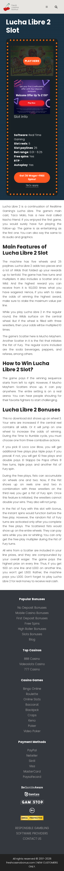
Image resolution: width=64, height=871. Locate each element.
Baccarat (32, 705)
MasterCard (32, 771)
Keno (32, 720)
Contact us (32, 839)
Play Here (32, 61)
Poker (32, 726)
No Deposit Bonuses (32, 608)
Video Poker (32, 731)
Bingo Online (32, 689)
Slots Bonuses (32, 634)
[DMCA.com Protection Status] (32, 819)
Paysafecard (32, 777)
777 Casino (32, 669)
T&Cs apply (32, 185)
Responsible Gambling (32, 828)
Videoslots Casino (32, 664)
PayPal (32, 750)
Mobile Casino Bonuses (32, 613)
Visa (32, 766)
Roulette (32, 694)
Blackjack (32, 710)
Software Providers (32, 833)
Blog (32, 639)
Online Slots (32, 699)
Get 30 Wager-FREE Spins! (32, 177)
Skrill (32, 761)
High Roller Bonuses (32, 629)
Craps (32, 715)
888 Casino (32, 659)
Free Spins (32, 623)
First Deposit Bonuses (32, 618)
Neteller (32, 756)
